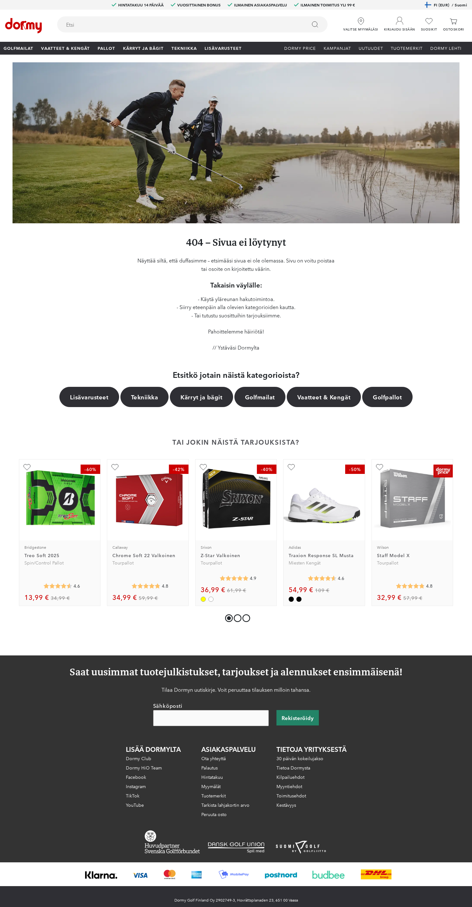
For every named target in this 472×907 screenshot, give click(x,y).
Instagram (136, 786)
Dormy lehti (445, 48)
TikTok (132, 795)
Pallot (106, 48)
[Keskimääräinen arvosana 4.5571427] (57, 586)
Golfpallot (387, 397)
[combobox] (192, 24)
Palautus (209, 767)
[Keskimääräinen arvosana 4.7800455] (146, 586)
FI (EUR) (450, 4)
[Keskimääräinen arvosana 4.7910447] (410, 586)
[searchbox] (178, 24)
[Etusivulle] (23, 25)
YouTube (135, 805)
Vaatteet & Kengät (65, 48)
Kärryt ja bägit (143, 48)
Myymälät (211, 786)
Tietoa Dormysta (293, 767)
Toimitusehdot (291, 795)
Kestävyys (286, 805)
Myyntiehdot (289, 786)
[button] (399, 22)
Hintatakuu (212, 777)
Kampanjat (337, 48)
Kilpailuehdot (290, 777)
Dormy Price (300, 48)
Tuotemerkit (407, 48)
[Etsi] (315, 24)
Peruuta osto (214, 814)
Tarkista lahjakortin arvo (225, 805)
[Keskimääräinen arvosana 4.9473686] (234, 578)
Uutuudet (371, 48)
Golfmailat (18, 48)
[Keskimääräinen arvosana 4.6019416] (322, 578)
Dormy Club (138, 758)
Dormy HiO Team (144, 767)
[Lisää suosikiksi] (27, 467)
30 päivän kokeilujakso (299, 758)
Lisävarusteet (223, 48)
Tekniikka (184, 48)
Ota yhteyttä (213, 758)
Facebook (136, 777)
